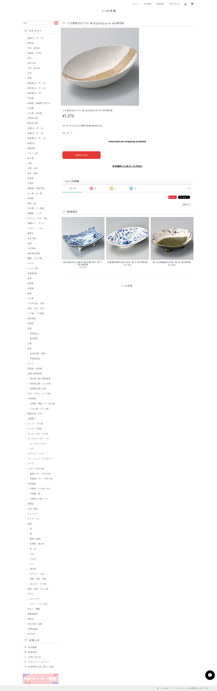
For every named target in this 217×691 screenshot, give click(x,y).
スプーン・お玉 (37, 574)
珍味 (29, 78)
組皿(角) (31, 148)
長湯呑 (30, 323)
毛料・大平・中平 (35, 308)
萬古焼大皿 (32, 123)
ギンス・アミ (33, 518)
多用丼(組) (32, 273)
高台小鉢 (31, 63)
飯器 (29, 293)
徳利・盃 (31, 203)
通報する (186, 204)
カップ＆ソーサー (38, 443)
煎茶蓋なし (35, 333)
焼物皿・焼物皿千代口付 (38, 103)
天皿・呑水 (32, 168)
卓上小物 (31, 238)
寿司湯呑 (31, 318)
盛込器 (33, 568)
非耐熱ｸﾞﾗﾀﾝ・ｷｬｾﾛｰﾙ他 (41, 478)
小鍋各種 (31, 398)
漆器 (29, 523)
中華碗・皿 (35, 493)
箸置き (30, 233)
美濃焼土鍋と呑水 (38, 388)
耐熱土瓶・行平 (34, 413)
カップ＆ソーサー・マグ (38, 438)
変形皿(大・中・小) (36, 138)
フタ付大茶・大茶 (35, 303)
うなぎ (33, 558)
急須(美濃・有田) (38, 353)
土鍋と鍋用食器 (34, 373)
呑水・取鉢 (32, 173)
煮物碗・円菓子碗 (35, 188)
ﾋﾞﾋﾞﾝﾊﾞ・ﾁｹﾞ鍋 (35, 423)
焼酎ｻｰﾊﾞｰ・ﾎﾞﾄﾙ (35, 223)
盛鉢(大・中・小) (35, 38)
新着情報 (160, 4)
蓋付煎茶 (34, 338)
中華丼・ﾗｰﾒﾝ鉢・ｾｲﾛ (40, 488)
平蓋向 (30, 183)
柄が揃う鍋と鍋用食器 (40, 378)
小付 (29, 73)
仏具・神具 (32, 508)
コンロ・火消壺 (34, 428)
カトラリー (32, 513)
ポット (30, 363)
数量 (64, 133)
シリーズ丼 (32, 268)
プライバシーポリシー (39, 662)
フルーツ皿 (32, 153)
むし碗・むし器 (34, 193)
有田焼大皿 (32, 118)
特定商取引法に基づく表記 (41, 666)
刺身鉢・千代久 (34, 53)
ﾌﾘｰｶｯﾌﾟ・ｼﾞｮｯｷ (35, 228)
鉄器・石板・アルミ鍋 (37, 589)
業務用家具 (32, 614)
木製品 (30, 503)
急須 (29, 348)
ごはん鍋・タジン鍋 (39, 408)
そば (32, 553)
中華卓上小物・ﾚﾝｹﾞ (39, 498)
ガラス (30, 593)
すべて (73, 188)
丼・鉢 (33, 548)
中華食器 (31, 483)
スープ (30, 463)
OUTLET (31, 634)
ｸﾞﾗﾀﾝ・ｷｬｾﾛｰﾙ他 (35, 468)
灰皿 (29, 243)
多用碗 (30, 288)
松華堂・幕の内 (37, 543)
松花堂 (30, 178)
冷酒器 (30, 198)
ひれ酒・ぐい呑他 (35, 208)
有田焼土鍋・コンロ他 (40, 383)
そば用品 (31, 248)
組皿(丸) (31, 143)
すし (32, 564)
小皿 (29, 163)
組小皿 (30, 158)
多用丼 (30, 283)
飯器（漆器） (36, 538)
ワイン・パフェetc (38, 603)
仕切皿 (30, 108)
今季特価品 (32, 629)
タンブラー (35, 599)
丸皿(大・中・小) (35, 128)
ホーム (135, 4)
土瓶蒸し (31, 418)
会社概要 (147, 4)
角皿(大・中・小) (35, 133)
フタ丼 (30, 298)
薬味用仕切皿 (33, 253)
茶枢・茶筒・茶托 (38, 578)
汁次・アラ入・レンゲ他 (38, 393)
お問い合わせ (174, 4)
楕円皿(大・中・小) (36, 88)
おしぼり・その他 (38, 583)
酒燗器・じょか (34, 213)
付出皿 (30, 98)
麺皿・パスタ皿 (34, 258)
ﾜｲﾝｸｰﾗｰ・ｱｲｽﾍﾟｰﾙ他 (37, 218)
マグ (32, 448)
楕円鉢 (30, 43)
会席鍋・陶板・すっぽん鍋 (42, 403)
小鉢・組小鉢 (33, 68)
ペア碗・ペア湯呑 (35, 313)
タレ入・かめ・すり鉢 (37, 433)
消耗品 (30, 618)
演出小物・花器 (34, 624)
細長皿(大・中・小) (36, 83)
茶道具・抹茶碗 (34, 368)
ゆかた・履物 (33, 609)
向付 (29, 58)
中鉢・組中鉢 (33, 48)
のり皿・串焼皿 (34, 113)
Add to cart (81, 155)
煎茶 (29, 328)
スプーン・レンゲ (35, 453)
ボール (30, 263)
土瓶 (29, 343)
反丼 (29, 278)
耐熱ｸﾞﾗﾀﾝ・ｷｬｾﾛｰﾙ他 (40, 473)
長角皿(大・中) (34, 93)
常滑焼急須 (35, 358)
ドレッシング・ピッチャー (39, 458)
